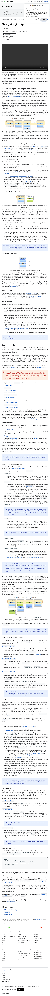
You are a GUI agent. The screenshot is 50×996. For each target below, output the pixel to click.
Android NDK (20, 962)
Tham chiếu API (21, 957)
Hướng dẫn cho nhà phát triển (24, 955)
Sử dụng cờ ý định (8, 436)
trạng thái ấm (15, 172)
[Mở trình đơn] (2, 1)
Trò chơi (19, 934)
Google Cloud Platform (6, 979)
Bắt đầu (44, 19)
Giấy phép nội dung (38, 919)
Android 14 (4, 958)
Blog (2, 944)
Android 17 (4, 952)
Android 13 (4, 960)
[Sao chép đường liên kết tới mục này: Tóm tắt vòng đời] (13, 302)
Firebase (3, 977)
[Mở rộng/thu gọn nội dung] (10, 28)
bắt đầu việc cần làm (29, 755)
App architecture (7, 6)
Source (3, 940)
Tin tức (3, 942)
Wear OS (36, 936)
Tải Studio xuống (21, 959)
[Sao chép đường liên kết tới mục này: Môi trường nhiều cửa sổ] (17, 290)
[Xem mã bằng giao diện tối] (46, 858)
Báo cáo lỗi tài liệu (37, 954)
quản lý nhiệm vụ (14, 286)
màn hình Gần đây (33, 419)
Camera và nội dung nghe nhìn (24, 940)
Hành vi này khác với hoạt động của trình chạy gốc (16, 328)
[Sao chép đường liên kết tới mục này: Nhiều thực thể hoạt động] (18, 254)
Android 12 (4, 962)
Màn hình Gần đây (8, 914)
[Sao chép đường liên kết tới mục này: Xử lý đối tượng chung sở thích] (20, 700)
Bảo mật (3, 938)
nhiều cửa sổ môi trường (31, 293)
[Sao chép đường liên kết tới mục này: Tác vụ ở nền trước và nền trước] (21, 192)
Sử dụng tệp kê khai (8, 429)
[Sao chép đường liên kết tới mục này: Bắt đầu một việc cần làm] (17, 848)
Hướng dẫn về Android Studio (24, 953)
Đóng (36, 19)
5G (18, 944)
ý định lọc (32, 146)
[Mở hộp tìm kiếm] (29, 1)
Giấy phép (11, 986)
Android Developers (5, 19)
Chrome (3, 975)
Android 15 (4, 956)
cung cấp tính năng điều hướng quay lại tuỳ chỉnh (21, 176)
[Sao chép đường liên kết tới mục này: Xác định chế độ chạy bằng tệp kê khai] (23, 464)
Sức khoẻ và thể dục (22, 938)
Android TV (36, 942)
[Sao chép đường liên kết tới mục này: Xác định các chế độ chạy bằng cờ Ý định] (24, 638)
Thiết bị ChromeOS (38, 938)
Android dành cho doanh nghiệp (8, 936)
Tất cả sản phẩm (5, 981)
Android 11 (4, 964)
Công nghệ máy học (22, 936)
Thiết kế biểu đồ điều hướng (10, 910)
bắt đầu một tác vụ (33, 150)
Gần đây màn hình (40, 241)
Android (3, 934)
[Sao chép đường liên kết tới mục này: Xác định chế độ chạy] (15, 423)
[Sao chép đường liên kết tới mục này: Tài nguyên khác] (14, 907)
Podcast (3, 946)
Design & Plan (13, 19)
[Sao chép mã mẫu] (47, 858)
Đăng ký (20, 989)
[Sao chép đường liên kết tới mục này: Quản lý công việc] (16, 345)
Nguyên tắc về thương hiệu (20, 986)
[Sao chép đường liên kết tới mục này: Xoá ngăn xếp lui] (12, 788)
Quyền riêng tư (21, 942)
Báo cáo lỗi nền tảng (38, 952)
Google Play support (38, 956)
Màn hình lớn (36, 934)
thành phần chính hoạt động (14, 96)
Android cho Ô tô (37, 940)
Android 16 (4, 954)
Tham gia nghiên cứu (38, 958)
